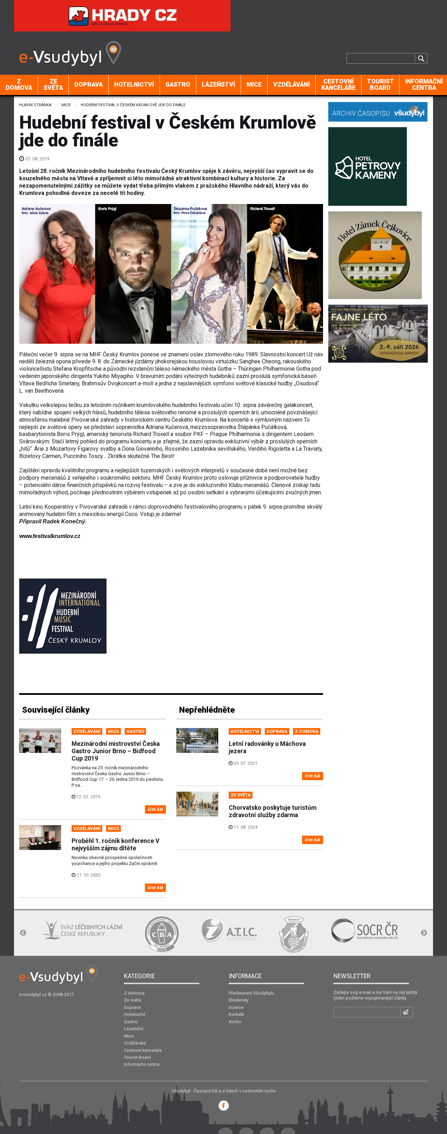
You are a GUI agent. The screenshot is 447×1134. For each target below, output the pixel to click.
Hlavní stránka (35, 105)
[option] (82, 930)
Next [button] (423, 933)
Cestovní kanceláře (338, 84)
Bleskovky (239, 1000)
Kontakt (236, 1014)
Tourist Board (380, 84)
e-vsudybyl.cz (33, 994)
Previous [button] (23, 933)
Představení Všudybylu (251, 993)
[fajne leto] (378, 333)
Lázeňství (218, 84)
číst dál (155, 809)
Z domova (19, 84)
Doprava (88, 84)
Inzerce (236, 1007)
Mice (254, 84)
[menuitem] (19, 85)
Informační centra (141, 1064)
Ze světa (53, 84)
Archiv (235, 1021)
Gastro (178, 84)
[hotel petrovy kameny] (367, 165)
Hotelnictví (134, 84)
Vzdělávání (291, 84)
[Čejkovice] (375, 254)
